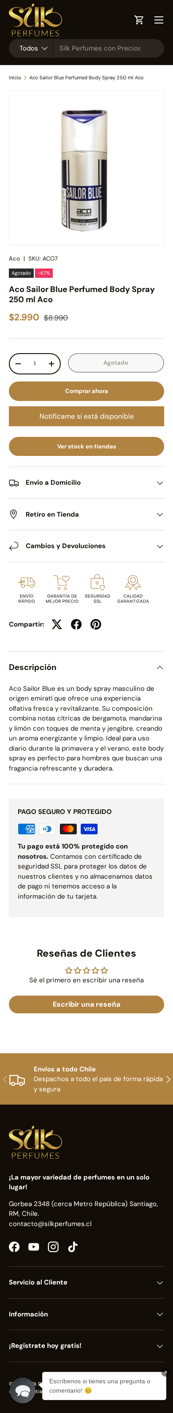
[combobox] (86, 48)
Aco (14, 258)
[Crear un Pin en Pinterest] (96, 624)
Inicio (15, 77)
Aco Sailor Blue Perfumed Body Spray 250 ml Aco (86, 77)
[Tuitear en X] (57, 624)
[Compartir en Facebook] (76, 624)
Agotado (115, 362)
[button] (22, 1390)
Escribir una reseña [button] (86, 1004)
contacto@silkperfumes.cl (50, 1223)
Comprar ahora (86, 391)
